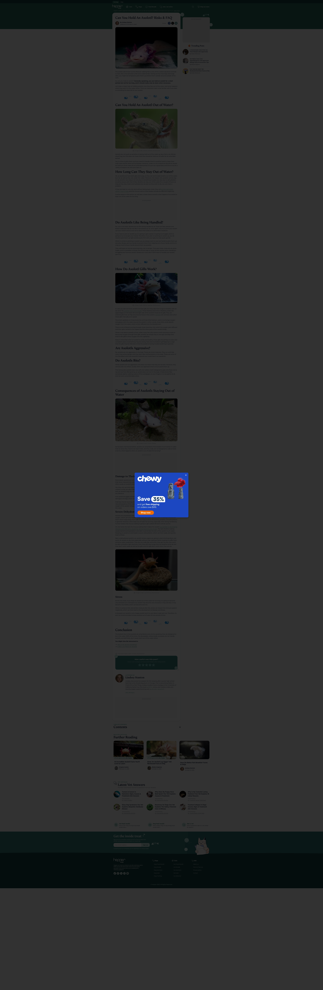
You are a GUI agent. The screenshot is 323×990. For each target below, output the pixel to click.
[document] (161, 495)
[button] (186, 475)
